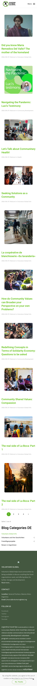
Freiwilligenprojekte (8, 541)
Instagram (5, 616)
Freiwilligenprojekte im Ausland (10, 647)
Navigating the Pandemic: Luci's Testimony (16, 104)
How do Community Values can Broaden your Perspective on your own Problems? (16, 304)
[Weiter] (28, 514)
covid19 (28, 638)
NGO (28, 658)
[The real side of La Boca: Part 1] (18, 427)
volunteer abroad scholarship (15, 669)
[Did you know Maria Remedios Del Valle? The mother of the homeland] (18, 26)
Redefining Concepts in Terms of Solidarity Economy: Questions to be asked (18, 350)
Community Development (25, 110)
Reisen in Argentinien (8, 545)
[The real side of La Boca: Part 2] (18, 477)
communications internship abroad (24, 633)
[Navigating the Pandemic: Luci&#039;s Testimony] (18, 80)
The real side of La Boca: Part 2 (18, 502)
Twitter (4, 614)
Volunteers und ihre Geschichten (12, 537)
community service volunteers (17, 638)
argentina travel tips (9, 627)
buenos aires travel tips (18, 630)
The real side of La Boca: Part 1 (18, 447)
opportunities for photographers (10, 660)
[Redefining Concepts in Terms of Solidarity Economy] (18, 331)
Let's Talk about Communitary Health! (18, 150)
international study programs (9, 655)
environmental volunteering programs (13, 641)
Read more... (5, 583)
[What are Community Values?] (18, 379)
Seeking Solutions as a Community (14, 195)
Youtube (4, 619)
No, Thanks (19, 682)
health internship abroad (13, 650)
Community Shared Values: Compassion (16, 401)
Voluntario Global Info (24, 57)
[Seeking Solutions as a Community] (18, 175)
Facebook (4, 611)
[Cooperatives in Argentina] (18, 227)
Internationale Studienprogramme (25, 652)
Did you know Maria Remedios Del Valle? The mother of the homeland (15, 48)
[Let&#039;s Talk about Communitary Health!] (18, 130)
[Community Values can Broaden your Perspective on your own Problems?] (18, 280)
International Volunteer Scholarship (17, 658)
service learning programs (16, 666)
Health (19, 157)
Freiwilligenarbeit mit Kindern (18, 644)
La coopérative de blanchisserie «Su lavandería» (18, 254)
